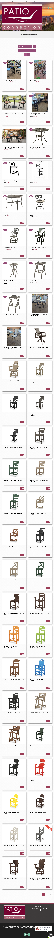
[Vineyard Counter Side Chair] (14, 436)
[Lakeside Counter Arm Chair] (14, 469)
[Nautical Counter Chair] (14, 735)
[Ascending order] (34, 46)
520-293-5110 (16, 1)
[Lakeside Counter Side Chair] (14, 502)
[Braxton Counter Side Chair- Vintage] (14, 569)
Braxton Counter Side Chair (38, 580)
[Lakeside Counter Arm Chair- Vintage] (40, 436)
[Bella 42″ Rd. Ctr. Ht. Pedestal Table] (14, 102)
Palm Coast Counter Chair (12, 779)
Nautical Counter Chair (11, 746)
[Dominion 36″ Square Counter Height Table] (14, 136)
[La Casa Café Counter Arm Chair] (40, 602)
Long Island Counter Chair (38, 812)
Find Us (45, 908)
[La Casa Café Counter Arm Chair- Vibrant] (14, 635)
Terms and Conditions (34, 908)
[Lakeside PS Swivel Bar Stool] (40, 336)
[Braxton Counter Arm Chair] (14, 535)
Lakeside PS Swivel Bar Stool (39, 347)
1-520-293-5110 (20, 927)
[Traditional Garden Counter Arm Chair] (40, 535)
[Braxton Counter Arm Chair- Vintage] (40, 502)
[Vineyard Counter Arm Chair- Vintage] (40, 370)
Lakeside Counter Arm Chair (13, 480)
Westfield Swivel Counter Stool (40, 247)
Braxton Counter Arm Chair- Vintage (39, 514)
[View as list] (28, 54)
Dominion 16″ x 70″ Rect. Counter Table (37, 114)
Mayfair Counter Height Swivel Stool (39, 214)
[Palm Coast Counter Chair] (14, 768)
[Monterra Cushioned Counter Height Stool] (14, 336)
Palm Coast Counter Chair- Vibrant (38, 779)
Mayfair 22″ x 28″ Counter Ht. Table (13, 281)
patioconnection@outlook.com (41, 1)
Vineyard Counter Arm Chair (13, 414)
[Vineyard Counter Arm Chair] (14, 403)
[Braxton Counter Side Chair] (40, 569)
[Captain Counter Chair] (14, 867)
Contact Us (41, 904)
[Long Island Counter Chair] (40, 801)
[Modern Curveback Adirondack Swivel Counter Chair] (40, 867)
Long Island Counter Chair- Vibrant (12, 813)
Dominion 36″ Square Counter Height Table (13, 148)
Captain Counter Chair (11, 878)
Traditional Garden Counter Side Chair (14, 613)
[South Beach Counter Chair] (14, 701)
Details (23, 88)
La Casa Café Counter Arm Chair (40, 613)
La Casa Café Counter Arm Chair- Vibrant (12, 647)
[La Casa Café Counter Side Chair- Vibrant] (40, 635)
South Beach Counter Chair (12, 712)
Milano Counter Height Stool (13, 181)
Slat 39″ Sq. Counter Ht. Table (13, 214)
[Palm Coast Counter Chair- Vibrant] (40, 768)
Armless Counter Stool (11, 314)
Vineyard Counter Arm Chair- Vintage (39, 381)
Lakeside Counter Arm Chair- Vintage (39, 448)
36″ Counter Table (35, 80)
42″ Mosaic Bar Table (10, 80)
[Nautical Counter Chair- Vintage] (40, 701)
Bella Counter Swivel (10, 247)
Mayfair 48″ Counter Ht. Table (39, 147)
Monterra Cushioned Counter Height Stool (13, 348)
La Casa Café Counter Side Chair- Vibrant (38, 647)
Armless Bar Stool (35, 281)
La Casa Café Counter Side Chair (14, 679)
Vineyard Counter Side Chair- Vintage (39, 414)
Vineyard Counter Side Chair (13, 447)
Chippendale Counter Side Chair (40, 845)
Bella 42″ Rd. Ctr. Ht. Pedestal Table (13, 114)
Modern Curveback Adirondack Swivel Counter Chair (39, 879)
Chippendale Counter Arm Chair (14, 845)
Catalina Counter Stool (37, 181)
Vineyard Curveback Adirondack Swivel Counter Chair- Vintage (14, 381)
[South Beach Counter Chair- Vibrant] (40, 668)
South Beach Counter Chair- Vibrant (39, 680)
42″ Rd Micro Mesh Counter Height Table (38, 315)
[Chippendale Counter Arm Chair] (14, 834)
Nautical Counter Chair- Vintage (40, 712)
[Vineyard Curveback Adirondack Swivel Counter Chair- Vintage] (14, 370)
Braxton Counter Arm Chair (12, 546)
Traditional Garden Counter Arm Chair (40, 547)
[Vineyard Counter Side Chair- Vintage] (40, 403)
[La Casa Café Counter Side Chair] (14, 668)
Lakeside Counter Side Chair (13, 513)
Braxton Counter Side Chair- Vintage (13, 580)
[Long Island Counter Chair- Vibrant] (14, 801)
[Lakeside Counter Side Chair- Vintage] (40, 469)
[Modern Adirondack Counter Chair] (40, 735)
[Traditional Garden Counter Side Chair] (14, 602)
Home (18, 34)
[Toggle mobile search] (48, 8)
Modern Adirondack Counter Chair (39, 746)
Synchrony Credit (38, 906)
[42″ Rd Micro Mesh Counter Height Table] (40, 303)
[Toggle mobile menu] (51, 8)
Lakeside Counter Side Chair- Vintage (39, 481)
